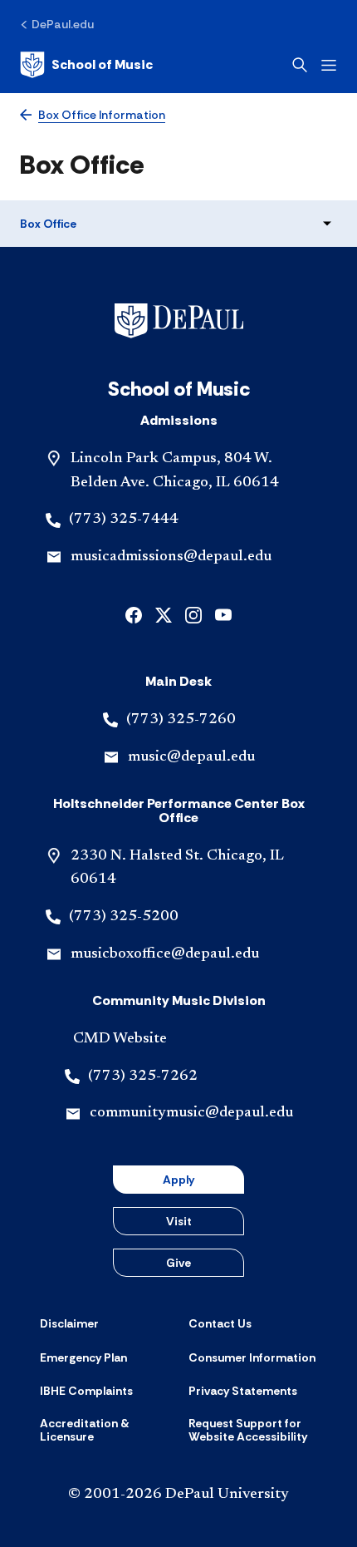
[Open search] (299, 64)
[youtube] (223, 614)
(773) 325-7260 (181, 719)
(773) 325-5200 (123, 916)
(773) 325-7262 (143, 1076)
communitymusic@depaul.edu (191, 1113)
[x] (163, 614)
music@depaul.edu (191, 757)
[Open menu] (328, 65)
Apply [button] (178, 1179)
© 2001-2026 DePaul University (178, 1494)
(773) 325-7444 (123, 519)
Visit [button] (179, 1221)
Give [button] (178, 1262)
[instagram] (193, 614)
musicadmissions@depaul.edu (171, 556)
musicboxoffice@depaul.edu (165, 954)
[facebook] (133, 614)
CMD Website (120, 1039)
